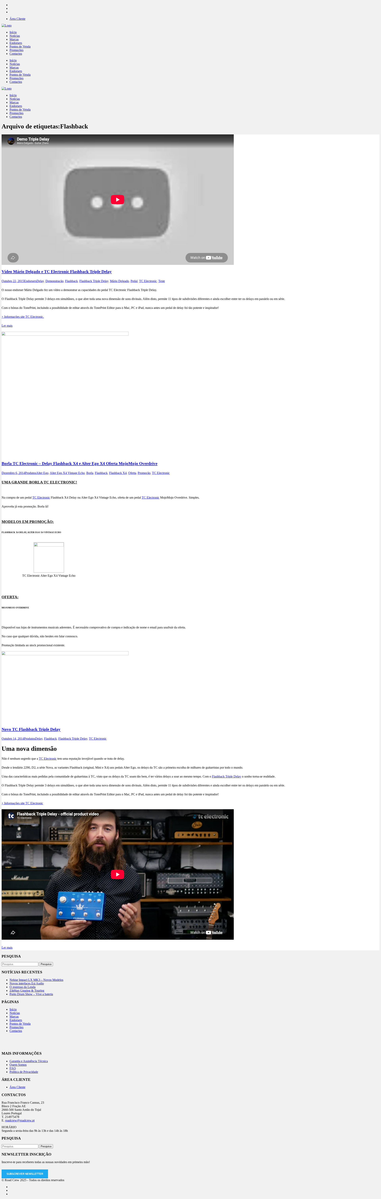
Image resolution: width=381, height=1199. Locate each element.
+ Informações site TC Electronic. (23, 316)
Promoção (144, 473)
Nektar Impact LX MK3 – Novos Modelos (36, 980)
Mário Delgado (119, 281)
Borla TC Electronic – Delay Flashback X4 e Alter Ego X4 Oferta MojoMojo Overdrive (79, 463)
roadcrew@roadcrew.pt (20, 1120)
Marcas (14, 1016)
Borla (89, 473)
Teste (161, 281)
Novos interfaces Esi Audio (27, 983)
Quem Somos (18, 1064)
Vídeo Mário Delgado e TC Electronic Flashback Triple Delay (57, 271)
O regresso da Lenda (23, 987)
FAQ (13, 1068)
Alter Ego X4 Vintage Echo (67, 473)
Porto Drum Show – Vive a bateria (31, 994)
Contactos (16, 1030)
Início (13, 1009)
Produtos (30, 473)
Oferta (132, 473)
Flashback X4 (118, 473)
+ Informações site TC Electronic (22, 803)
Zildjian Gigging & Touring (27, 990)
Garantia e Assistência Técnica (29, 1061)
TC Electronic (148, 281)
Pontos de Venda (20, 1023)
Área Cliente (17, 18)
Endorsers (30, 281)
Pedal (134, 281)
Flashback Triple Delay (93, 281)
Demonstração (54, 281)
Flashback (71, 281)
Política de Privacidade (24, 1072)
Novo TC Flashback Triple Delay (31, 729)
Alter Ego (42, 473)
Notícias (15, 1013)
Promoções (16, 1027)
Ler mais (7, 325)
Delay (40, 281)
